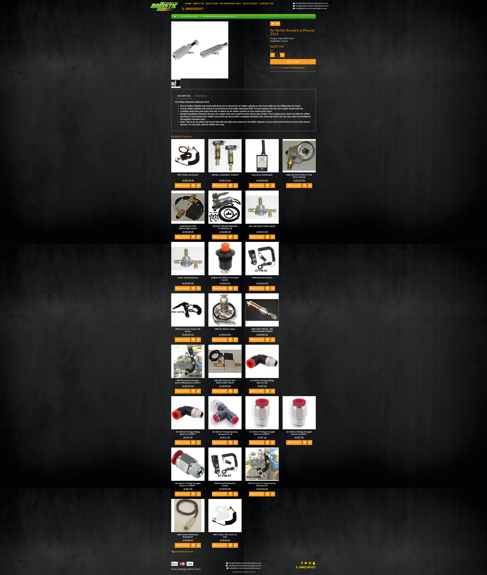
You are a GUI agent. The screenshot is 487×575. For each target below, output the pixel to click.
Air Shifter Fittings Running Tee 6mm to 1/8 (225, 432)
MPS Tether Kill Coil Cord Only (225, 535)
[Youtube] (314, 563)
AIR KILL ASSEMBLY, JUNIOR (225, 175)
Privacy (174, 569)
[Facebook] (302, 563)
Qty (271, 51)
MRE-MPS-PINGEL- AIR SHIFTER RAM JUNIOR (262, 330)
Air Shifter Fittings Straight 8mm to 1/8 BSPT (262, 432)
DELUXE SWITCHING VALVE (262, 226)
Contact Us (266, 3)
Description (184, 96)
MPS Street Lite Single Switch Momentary (262, 484)
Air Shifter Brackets (185, 551)
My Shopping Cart (230, 3)
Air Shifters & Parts (189, 16)
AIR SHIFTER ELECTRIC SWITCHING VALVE (225, 381)
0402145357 (193, 9)
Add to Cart (293, 61)
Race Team (212, 3)
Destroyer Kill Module (262, 175)
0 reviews (286, 67)
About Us (198, 3)
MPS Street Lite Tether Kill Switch (187, 330)
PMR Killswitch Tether (262, 277)
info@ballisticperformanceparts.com (311, 3)
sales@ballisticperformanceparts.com (312, 5)
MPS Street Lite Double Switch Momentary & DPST (188, 381)
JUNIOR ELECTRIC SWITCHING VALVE (188, 227)
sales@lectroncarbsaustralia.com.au (311, 8)
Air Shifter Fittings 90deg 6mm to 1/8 (262, 381)
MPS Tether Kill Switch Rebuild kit (187, 535)
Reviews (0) (200, 96)
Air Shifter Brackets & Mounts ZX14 (219, 16)
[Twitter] (306, 563)
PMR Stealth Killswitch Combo (225, 484)
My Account (250, 3)
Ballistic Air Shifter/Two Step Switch (225, 278)
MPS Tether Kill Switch (187, 175)
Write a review (298, 67)
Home (188, 3)
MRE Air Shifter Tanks (225, 329)
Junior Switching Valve (187, 277)
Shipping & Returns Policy (189, 569)
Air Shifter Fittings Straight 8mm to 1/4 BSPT (188, 484)
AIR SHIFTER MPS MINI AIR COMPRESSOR (225, 227)
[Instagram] (310, 563)
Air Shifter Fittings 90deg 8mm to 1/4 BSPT (188, 432)
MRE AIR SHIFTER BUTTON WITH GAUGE (299, 176)
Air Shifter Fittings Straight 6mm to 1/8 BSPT (299, 432)
